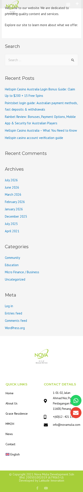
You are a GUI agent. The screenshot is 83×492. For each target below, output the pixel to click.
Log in (9, 306)
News (9, 434)
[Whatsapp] (75, 400)
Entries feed (13, 313)
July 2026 (11, 180)
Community (12, 258)
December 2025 (16, 216)
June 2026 (12, 187)
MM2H (10, 424)
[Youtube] (46, 488)
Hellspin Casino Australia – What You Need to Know (41, 130)
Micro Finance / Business (22, 272)
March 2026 (13, 194)
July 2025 (11, 224)
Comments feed (16, 320)
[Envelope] (75, 412)
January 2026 (14, 209)
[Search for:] (41, 60)
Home (10, 393)
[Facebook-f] (37, 488)
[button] (68, 4)
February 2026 (15, 202)
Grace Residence (17, 414)
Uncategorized (15, 279)
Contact (10, 444)
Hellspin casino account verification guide (34, 138)
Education (12, 265)
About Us (11, 403)
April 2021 (12, 231)
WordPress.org (15, 328)
